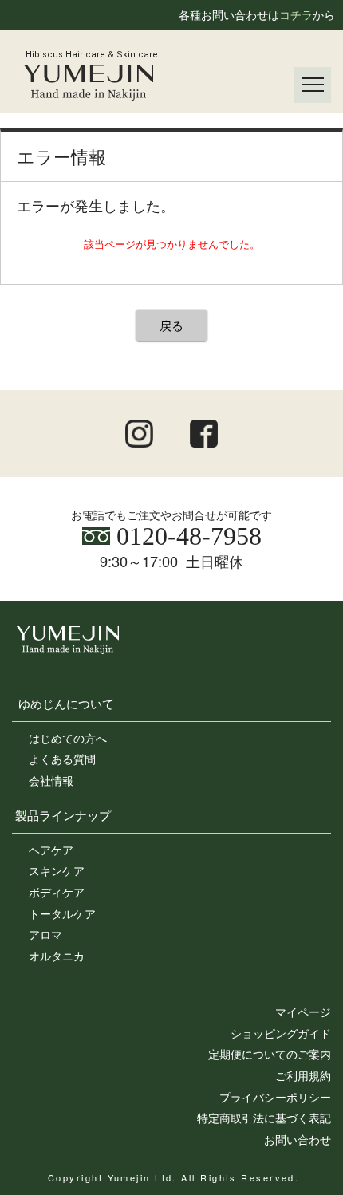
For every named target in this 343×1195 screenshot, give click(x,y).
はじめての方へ (68, 738)
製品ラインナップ (63, 814)
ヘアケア (51, 850)
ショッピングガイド (281, 1033)
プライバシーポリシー (275, 1097)
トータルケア (62, 913)
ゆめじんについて (66, 703)
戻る (171, 325)
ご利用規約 (303, 1075)
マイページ (303, 1011)
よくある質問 (62, 759)
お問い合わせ (297, 1139)
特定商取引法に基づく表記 (264, 1118)
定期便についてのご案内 (269, 1054)
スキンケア (57, 870)
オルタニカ (57, 956)
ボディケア (57, 892)
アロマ (45, 934)
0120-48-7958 (186, 536)
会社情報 (51, 780)
